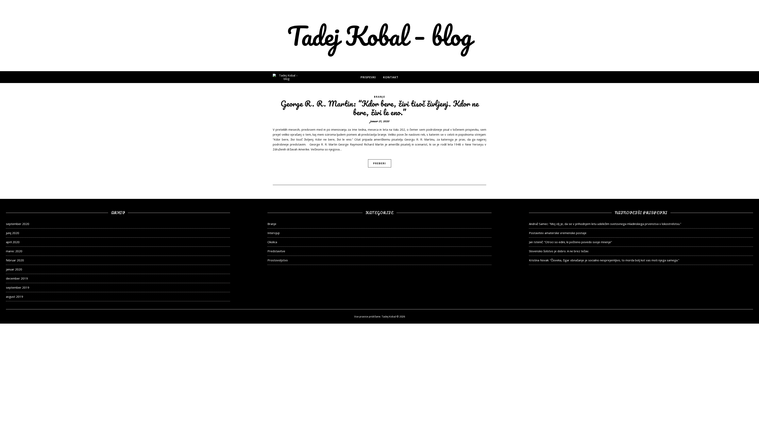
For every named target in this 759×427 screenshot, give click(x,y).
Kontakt (390, 77)
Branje (379, 96)
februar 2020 (15, 260)
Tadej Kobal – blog (379, 35)
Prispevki (368, 77)
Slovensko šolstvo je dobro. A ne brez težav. (559, 251)
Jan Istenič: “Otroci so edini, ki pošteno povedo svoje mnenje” (570, 242)
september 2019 (17, 287)
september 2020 (17, 224)
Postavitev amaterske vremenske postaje (557, 233)
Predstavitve (276, 251)
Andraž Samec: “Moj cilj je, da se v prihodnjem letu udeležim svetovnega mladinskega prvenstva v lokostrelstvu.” (605, 224)
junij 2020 (12, 233)
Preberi (379, 163)
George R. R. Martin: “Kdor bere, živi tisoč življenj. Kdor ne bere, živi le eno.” (380, 107)
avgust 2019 (14, 297)
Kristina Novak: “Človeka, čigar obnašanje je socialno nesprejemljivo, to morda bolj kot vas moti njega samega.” (604, 260)
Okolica (272, 242)
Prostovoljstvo (277, 260)
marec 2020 (14, 251)
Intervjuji (273, 233)
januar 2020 (14, 269)
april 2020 (13, 242)
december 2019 (17, 278)
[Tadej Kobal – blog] (286, 77)
